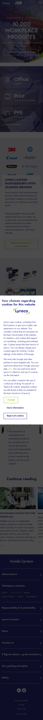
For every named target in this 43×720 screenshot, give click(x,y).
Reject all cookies (15, 416)
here (10, 369)
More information (15, 408)
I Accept (11, 400)
